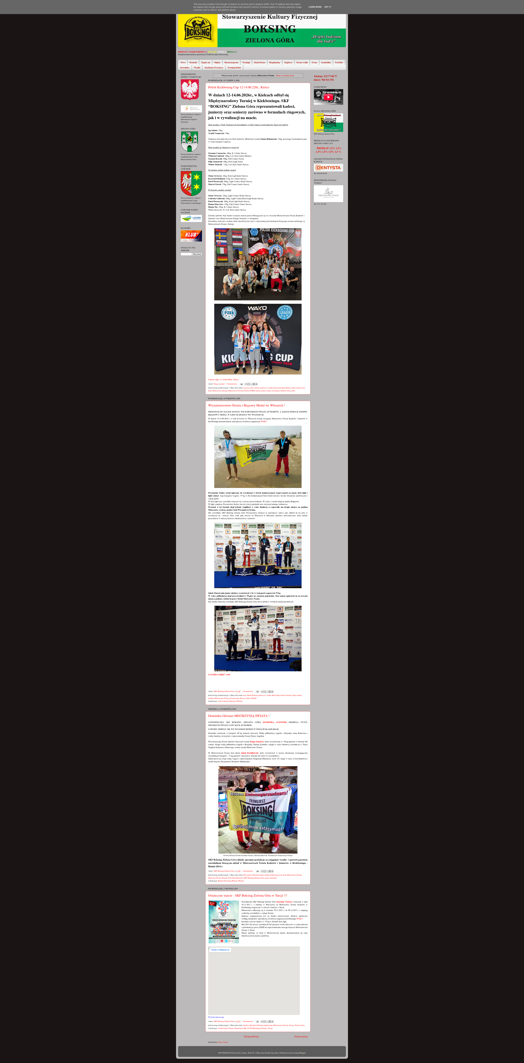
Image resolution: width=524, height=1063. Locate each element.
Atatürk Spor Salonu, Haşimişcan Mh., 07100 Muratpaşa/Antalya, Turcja (245, 1028)
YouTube (339, 62)
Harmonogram (231, 62)
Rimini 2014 (227, 878)
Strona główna (251, 1036)
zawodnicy (276, 390)
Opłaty (217, 62)
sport (267, 878)
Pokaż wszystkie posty (285, 75)
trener (263, 390)
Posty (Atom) (223, 1042)
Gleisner (255, 875)
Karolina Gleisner (256, 1025)
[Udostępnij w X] (251, 384)
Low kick (282, 875)
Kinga (216, 384)
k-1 (266, 388)
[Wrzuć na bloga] (248, 384)
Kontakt (193, 62)
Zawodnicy (185, 67)
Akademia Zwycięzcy (213, 67)
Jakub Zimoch (252, 695)
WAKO (263, 421)
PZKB (252, 390)
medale (211, 698)
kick (275, 388)
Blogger (303, 1053)
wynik (268, 390)
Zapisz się (205, 62)
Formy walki (302, 62)
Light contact (297, 695)
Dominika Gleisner (275, 722)
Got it (327, 7)
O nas (314, 62)
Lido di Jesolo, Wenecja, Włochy (230, 701)
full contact (247, 875)
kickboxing (274, 875)
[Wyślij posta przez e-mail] (241, 384)
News (183, 62)
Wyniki (197, 67)
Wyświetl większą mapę (216, 1017)
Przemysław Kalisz (237, 698)
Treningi (246, 62)
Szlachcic (273, 878)
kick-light (281, 388)
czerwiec (246, 388)
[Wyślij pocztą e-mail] (246, 384)
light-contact (296, 388)
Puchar (246, 390)
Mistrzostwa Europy (219, 390)
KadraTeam (259, 62)
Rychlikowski (237, 878)
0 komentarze (232, 384)
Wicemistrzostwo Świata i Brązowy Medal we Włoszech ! (246, 405)
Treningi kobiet (234, 67)
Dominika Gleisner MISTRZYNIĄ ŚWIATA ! (239, 715)
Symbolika (326, 62)
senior (258, 390)
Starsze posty (301, 1036)
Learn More (315, 7)
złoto (293, 390)
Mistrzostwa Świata (235, 390)
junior (262, 388)
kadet (271, 388)
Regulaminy (274, 62)
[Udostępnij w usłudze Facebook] (253, 384)
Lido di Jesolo (285, 695)
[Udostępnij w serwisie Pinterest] (256, 384)
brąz (244, 695)
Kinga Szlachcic (257, 741)
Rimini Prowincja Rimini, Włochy (231, 881)
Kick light (276, 695)
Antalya (246, 1025)
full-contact (254, 388)
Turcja (291, 1025)
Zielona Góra (286, 390)
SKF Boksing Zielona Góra (224, 691)
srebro (247, 698)
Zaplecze (288, 62)
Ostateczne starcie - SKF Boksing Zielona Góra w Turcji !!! (247, 895)
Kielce (288, 388)
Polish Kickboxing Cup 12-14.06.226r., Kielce (238, 87)
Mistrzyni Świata (214, 878)
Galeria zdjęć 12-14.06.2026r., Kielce (223, 379)
